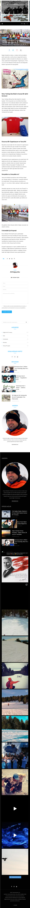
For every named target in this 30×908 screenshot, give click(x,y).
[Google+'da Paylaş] (26, 44)
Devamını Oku (15, 444)
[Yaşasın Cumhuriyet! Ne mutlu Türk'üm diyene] (15, 569)
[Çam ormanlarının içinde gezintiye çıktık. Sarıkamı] (15, 623)
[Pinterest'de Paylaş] (28, 44)
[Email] (20, 50)
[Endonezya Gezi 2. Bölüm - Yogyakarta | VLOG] (9, 379)
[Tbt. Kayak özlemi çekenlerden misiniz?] (15, 702)
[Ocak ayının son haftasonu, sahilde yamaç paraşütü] (15, 596)
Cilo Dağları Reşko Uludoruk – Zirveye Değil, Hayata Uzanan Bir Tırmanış (20, 512)
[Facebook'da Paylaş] (22, 44)
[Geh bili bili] (15, 676)
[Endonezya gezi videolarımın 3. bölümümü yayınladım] (15, 782)
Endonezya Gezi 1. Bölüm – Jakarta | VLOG (21, 387)
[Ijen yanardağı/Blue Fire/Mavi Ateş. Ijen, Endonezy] (15, 835)
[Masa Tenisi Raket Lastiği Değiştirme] (9, 524)
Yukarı (15, 905)
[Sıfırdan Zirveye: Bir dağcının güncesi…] (15, 11)
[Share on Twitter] (24, 44)
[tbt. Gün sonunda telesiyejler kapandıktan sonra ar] (15, 729)
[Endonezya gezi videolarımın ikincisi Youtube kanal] (15, 809)
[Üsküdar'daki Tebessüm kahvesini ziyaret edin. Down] (15, 755)
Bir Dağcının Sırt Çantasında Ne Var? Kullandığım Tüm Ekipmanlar (19, 397)
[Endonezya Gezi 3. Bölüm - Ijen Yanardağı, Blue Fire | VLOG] (8, 369)
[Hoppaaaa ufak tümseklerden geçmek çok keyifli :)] (15, 649)
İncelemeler (5, 339)
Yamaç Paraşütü (6, 345)
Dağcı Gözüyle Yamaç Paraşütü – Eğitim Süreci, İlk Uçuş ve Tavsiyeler (19, 532)
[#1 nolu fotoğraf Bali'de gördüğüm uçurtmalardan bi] (15, 862)
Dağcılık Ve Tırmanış (7, 332)
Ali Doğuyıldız (8, 44)
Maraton (5, 37)
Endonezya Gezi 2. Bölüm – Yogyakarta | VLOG (21, 377)
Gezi (4, 335)
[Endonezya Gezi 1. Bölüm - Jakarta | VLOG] (9, 389)
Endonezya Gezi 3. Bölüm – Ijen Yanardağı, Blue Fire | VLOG (21, 368)
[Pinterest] (17, 50)
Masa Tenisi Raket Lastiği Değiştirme (22, 522)
